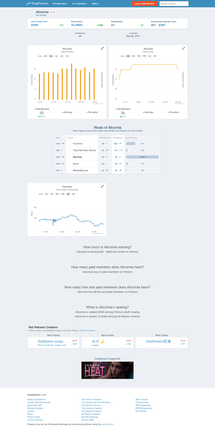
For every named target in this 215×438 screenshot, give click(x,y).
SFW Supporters (143, 405)
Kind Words (141, 411)
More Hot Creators (87, 330)
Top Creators (59, 3)
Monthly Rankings (89, 416)
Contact (31, 411)
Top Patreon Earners (91, 405)
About (30, 413)
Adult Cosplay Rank (39, 21)
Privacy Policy (33, 416)
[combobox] (174, 3)
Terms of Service (35, 419)
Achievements (142, 402)
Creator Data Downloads (38, 402)
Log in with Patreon (144, 3)
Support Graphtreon (36, 399)
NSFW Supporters (144, 408)
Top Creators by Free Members (96, 402)
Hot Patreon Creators (91, 411)
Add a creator (142, 399)
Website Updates (35, 408)
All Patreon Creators (90, 413)
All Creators (79, 3)
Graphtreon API (34, 405)
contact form (107, 424)
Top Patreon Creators (91, 399)
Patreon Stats (87, 419)
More (95, 3)
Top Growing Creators (91, 408)
